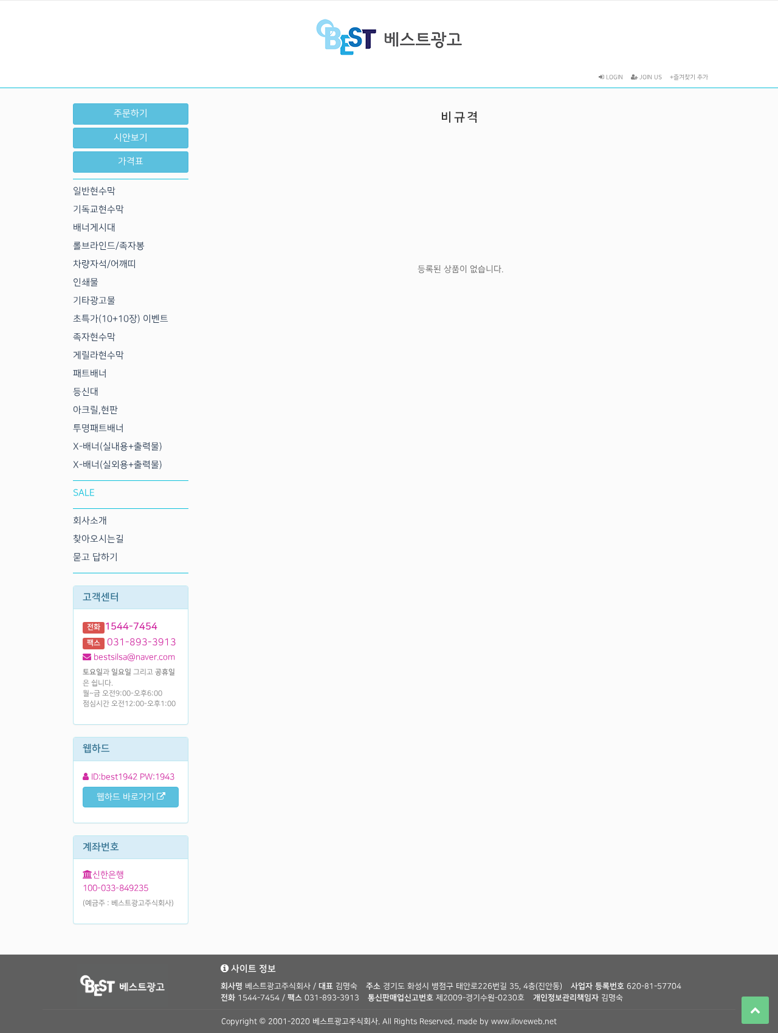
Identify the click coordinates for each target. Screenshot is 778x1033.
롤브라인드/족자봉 (109, 246)
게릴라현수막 (98, 356)
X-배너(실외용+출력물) (117, 465)
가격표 (130, 162)
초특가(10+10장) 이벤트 (120, 319)
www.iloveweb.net (524, 1021)
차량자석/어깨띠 (104, 264)
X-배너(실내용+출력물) (117, 447)
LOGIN (613, 77)
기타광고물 (94, 301)
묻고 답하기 (95, 557)
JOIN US (650, 77)
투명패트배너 (98, 429)
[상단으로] (755, 1010)
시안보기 (131, 138)
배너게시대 (94, 228)
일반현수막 (94, 191)
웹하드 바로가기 (127, 796)
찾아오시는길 (98, 539)
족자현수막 (94, 337)
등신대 (85, 392)
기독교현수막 (98, 210)
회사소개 (90, 521)
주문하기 (131, 114)
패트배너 (90, 374)
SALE (84, 493)
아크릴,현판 (95, 410)
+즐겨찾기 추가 (689, 77)
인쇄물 (85, 283)
